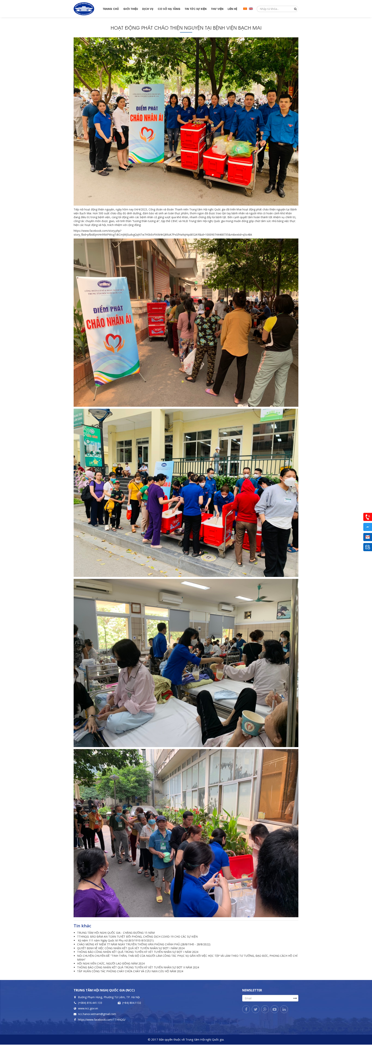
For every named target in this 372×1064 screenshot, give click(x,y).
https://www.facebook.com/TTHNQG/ (102, 1019)
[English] (251, 9)
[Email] (367, 537)
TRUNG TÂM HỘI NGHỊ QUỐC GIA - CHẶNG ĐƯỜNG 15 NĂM (116, 932)
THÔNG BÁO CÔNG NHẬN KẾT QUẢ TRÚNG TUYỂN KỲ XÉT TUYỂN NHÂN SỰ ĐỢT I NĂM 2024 (137, 952)
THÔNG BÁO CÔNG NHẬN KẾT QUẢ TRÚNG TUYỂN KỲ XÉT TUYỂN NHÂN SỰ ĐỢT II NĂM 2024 (138, 967)
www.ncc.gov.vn (88, 1008)
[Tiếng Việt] (245, 9)
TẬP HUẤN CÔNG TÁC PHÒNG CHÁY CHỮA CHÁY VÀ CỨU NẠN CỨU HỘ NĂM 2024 (130, 971)
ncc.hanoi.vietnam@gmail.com (97, 1014)
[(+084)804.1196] (367, 517)
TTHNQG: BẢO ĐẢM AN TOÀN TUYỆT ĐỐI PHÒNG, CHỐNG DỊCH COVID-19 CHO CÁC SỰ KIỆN (137, 936)
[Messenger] (367, 527)
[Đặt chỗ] (367, 547)
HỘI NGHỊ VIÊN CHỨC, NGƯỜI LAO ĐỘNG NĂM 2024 (111, 963)
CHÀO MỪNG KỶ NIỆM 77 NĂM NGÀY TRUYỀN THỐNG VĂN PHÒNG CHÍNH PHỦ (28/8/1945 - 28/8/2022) (143, 944)
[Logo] (87, 8)
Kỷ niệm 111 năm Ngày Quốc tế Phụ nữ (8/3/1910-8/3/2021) (115, 940)
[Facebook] (246, 1009)
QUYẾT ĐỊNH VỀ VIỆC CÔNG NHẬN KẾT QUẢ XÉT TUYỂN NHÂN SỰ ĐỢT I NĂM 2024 (130, 948)
